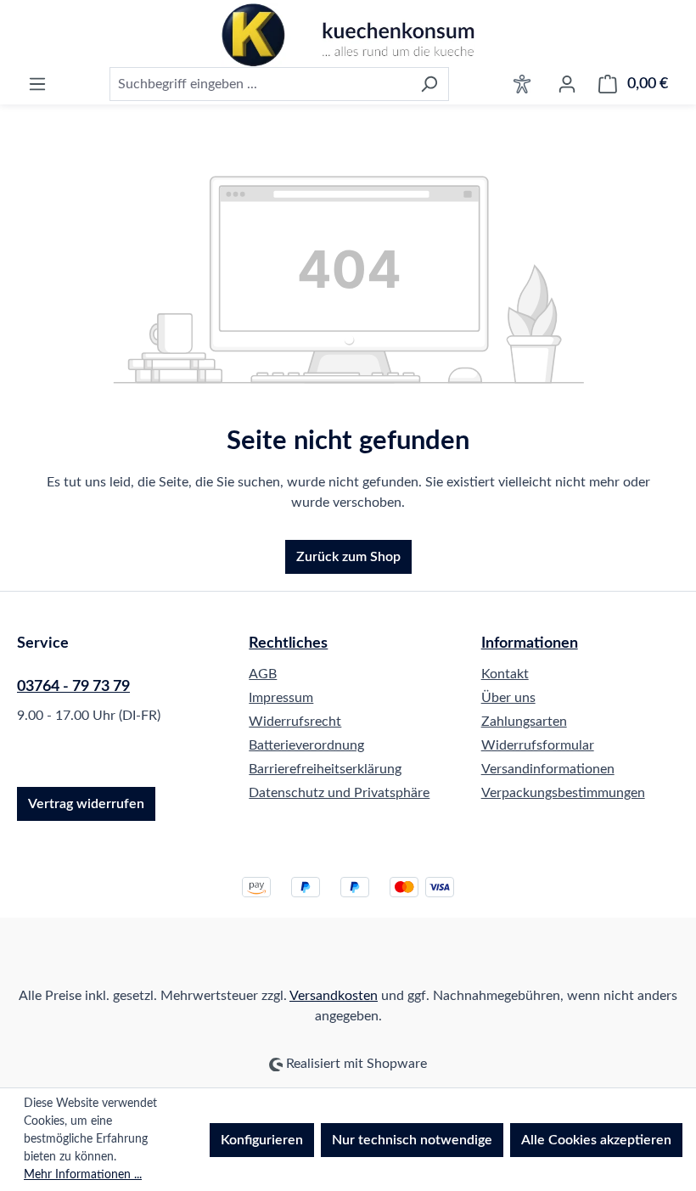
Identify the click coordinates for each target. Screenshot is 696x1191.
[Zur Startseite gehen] (348, 35)
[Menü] (37, 84)
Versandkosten (333, 996)
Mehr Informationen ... (83, 1175)
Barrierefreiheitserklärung (325, 769)
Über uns (508, 698)
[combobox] (259, 84)
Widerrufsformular (537, 745)
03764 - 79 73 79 (73, 686)
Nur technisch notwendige (412, 1140)
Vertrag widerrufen (86, 804)
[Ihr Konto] (567, 84)
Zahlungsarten (524, 721)
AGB (263, 674)
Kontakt (505, 674)
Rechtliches (288, 643)
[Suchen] (429, 84)
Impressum (281, 698)
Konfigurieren (262, 1140)
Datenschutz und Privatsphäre (339, 793)
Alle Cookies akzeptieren (596, 1140)
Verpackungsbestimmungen (563, 793)
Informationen (529, 643)
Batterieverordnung (306, 745)
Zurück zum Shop (348, 557)
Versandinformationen (548, 769)
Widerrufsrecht (295, 721)
